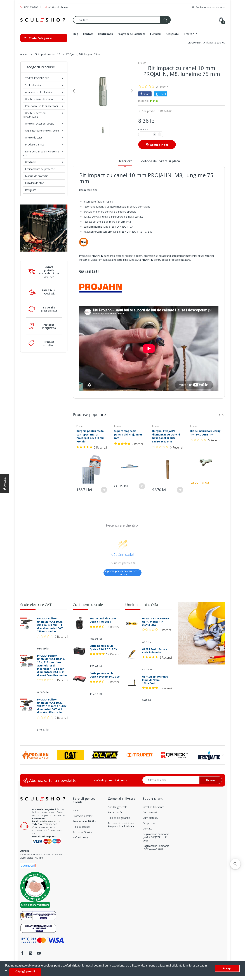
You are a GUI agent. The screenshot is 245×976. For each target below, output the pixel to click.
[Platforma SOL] (38, 927)
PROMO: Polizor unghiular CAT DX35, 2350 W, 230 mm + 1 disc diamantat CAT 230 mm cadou (50, 625)
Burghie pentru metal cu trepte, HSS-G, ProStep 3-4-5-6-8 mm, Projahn (90, 436)
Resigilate (30, 190)
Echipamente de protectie (40, 169)
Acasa (23, 54)
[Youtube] (39, 953)
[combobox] (121, 19)
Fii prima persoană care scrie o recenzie (122, 572)
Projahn (142, 62)
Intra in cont (218, 7)
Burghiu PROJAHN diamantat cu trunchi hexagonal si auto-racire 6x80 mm (166, 436)
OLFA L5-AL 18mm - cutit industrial (154, 651)
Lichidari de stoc (34, 183)
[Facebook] (22, 953)
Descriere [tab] (125, 161)
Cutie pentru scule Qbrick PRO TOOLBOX (103, 647)
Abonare (211, 780)
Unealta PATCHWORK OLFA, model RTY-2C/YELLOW (155, 622)
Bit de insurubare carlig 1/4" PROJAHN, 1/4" (205, 432)
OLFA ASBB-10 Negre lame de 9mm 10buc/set (155, 680)
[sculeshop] (44, 20)
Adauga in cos (159, 144)
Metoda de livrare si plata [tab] (160, 161)
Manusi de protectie (36, 176)
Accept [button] (227, 968)
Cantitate (143, 129)
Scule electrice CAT (36, 604)
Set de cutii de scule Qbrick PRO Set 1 (103, 620)
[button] (235, 864)
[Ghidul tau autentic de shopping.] (28, 865)
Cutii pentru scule (88, 604)
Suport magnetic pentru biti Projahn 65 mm (128, 434)
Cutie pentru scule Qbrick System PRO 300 (104, 675)
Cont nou (200, 7)
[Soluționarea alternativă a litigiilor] (38, 915)
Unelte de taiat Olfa (141, 604)
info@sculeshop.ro (50, 821)
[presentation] (219, 415)
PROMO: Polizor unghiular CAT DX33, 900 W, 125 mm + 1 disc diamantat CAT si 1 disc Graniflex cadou (52, 706)
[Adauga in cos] (104, 490)
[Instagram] (30, 953)
